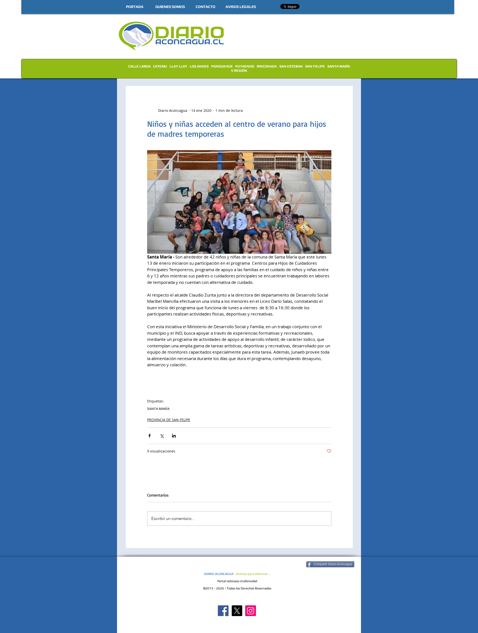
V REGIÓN (239, 70)
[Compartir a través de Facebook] (149, 435)
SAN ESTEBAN (291, 66)
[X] (237, 610)
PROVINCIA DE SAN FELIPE (168, 419)
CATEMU (160, 66)
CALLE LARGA (139, 66)
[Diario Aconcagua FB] (223, 610)
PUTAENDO (244, 66)
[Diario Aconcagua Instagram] (250, 610)
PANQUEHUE (222, 66)
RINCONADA (267, 66)
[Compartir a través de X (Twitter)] (161, 435)
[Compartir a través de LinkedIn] (174, 435)
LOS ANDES (199, 66)
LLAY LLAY (178, 66)
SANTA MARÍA (338, 66)
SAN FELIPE (315, 66)
